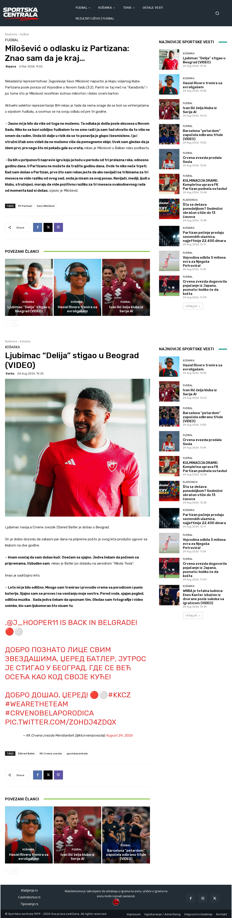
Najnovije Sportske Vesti (186, 42)
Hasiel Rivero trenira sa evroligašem (77, 309)
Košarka (28, 302)
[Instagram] (202, 898)
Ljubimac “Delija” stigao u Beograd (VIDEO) (28, 309)
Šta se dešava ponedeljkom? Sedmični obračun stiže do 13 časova (202, 211)
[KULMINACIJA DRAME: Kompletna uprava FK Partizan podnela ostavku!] (169, 184)
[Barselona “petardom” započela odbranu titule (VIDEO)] (169, 134)
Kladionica (190, 200)
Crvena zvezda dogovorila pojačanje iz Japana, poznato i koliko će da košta (205, 287)
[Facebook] (37, 227)
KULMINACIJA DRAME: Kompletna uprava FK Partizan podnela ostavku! (205, 185)
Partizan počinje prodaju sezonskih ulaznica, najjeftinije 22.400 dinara (204, 237)
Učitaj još (191, 306)
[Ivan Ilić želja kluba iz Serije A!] (126, 287)
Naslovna (11, 34)
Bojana (11, 66)
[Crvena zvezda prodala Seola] (169, 159)
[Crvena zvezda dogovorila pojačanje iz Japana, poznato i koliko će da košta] (169, 286)
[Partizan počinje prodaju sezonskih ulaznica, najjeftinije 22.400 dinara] (169, 236)
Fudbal (24, 34)
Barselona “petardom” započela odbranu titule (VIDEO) (203, 135)
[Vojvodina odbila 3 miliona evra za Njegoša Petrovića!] (169, 261)
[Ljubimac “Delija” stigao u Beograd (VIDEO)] (29, 287)
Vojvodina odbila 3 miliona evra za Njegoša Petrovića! (204, 261)
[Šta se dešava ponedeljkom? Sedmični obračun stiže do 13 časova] (169, 209)
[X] (48, 227)
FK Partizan (25, 205)
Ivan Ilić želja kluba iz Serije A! (126, 309)
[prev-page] (8, 323)
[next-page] (15, 323)
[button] (219, 13)
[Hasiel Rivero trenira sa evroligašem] (78, 287)
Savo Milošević (46, 205)
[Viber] (58, 227)
